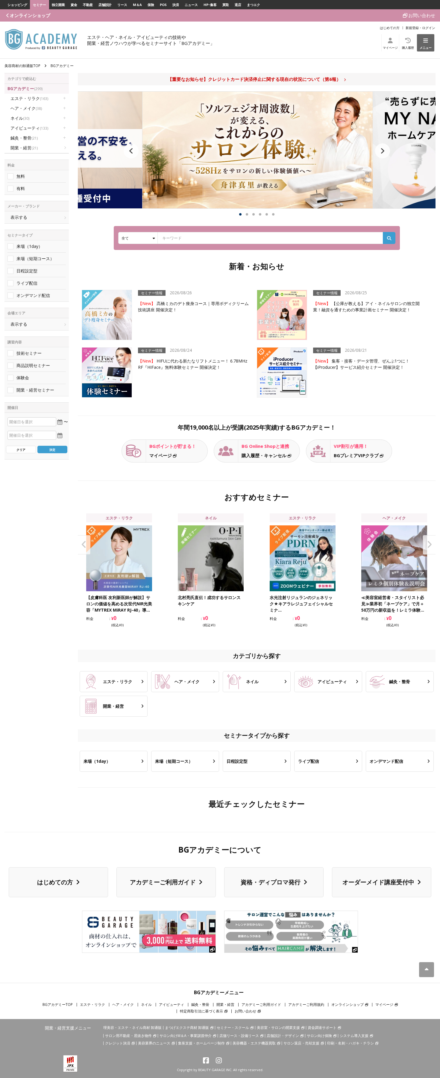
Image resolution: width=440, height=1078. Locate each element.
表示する (18, 217)
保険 (151, 4)
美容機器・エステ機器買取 (254, 1043)
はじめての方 (390, 27)
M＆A (137, 4)
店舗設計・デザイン (283, 1035)
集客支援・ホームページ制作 (201, 1043)
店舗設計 (105, 4)
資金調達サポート (322, 1027)
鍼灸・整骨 (24, 138)
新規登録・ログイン (420, 27)
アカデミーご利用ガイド (163, 882)
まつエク (253, 4)
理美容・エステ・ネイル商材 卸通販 (132, 1027)
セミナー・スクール (233, 1027)
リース (122, 4)
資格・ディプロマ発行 (271, 882)
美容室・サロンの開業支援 (278, 1027)
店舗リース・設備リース (239, 1035)
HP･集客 (210, 4)
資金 (74, 4)
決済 (175, 4)
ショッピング (17, 4)
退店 (238, 4)
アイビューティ (29, 128)
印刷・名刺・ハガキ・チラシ (350, 1043)
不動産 (88, 4)
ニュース (191, 4)
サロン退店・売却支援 (301, 1043)
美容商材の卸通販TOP (22, 65)
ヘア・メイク (26, 108)
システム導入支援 (354, 1035)
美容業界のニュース (154, 1043)
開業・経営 (24, 148)
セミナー (39, 4)
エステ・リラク (29, 98)
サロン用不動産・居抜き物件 (128, 1035)
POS (163, 4)
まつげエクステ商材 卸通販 (187, 1027)
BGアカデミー (25, 88)
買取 (225, 4)
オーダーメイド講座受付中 (378, 882)
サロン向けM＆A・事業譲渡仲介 (186, 1035)
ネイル (19, 118)
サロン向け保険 (319, 1035)
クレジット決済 (117, 1043)
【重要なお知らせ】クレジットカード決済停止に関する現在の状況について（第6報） (254, 79)
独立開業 (58, 4)
